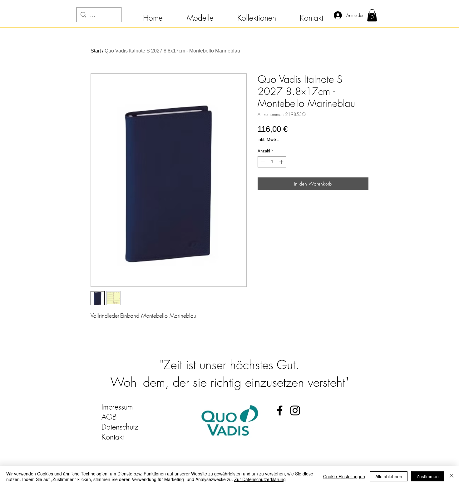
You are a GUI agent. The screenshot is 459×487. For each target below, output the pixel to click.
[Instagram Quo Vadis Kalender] (295, 410)
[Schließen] (451, 476)
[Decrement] (262, 162)
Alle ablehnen (388, 476)
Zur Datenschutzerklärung (260, 479)
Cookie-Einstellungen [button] (344, 476)
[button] (153, 15)
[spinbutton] (272, 162)
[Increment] (282, 162)
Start (96, 50)
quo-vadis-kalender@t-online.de (148, 447)
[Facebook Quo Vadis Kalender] (279, 410)
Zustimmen (428, 476)
